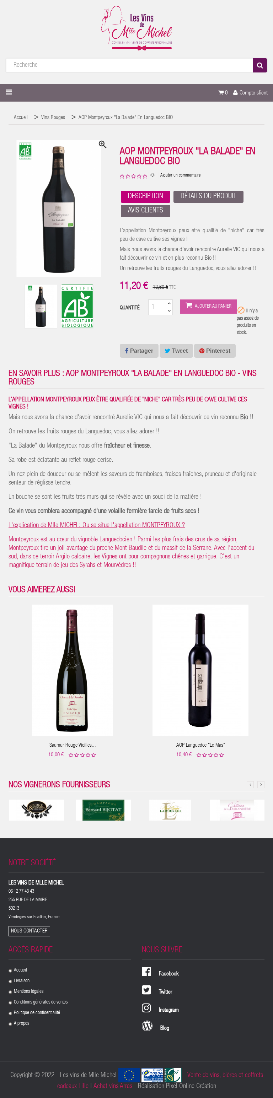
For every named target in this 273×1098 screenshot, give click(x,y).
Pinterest (218, 351)
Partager (141, 351)
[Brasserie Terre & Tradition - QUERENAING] (36, 810)
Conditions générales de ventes (41, 1002)
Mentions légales (28, 991)
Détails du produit (208, 196)
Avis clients (145, 211)
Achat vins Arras (112, 1086)
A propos (21, 1023)
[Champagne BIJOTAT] (103, 810)
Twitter (165, 992)
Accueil (20, 970)
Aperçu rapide (73, 664)
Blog (164, 1029)
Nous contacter (29, 931)
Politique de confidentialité (37, 1013)
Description (145, 196)
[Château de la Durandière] (237, 810)
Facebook (169, 974)
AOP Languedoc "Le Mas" (200, 745)
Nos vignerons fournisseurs (59, 785)
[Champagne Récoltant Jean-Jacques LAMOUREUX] (170, 810)
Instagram (169, 1010)
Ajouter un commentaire (180, 175)
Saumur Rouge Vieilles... (72, 745)
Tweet (180, 351)
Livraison (22, 981)
